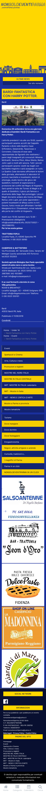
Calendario (29, 790)
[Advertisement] (23, 37)
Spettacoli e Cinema (13, 354)
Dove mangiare (11, 424)
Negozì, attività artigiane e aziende (20, 448)
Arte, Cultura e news (13, 361)
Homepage (7, 741)
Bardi (4, 102)
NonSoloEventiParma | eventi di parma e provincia (23, 7)
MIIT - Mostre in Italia (13, 391)
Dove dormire (10, 430)
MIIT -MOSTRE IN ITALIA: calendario (20, 385)
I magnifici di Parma (13, 460)
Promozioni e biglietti (13, 367)
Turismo (7, 417)
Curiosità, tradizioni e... (14, 454)
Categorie (17, 790)
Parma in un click (12, 466)
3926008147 (15, 728)
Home (5, 790)
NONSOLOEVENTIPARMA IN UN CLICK (21, 472)
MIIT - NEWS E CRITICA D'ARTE (18, 397)
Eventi (7, 348)
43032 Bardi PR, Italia (11, 311)
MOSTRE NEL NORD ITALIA (16, 373)
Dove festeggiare (12, 436)
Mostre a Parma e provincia (16, 403)
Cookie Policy (31, 733)
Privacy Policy (18, 733)
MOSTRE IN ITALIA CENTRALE (17, 379)
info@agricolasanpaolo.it (19, 276)
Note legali (7, 733)
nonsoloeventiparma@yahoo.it (14, 717)
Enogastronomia (11, 442)
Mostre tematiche (12, 409)
